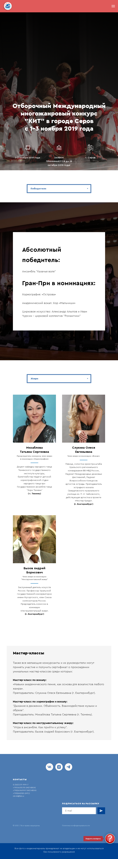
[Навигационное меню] (113, 6)
